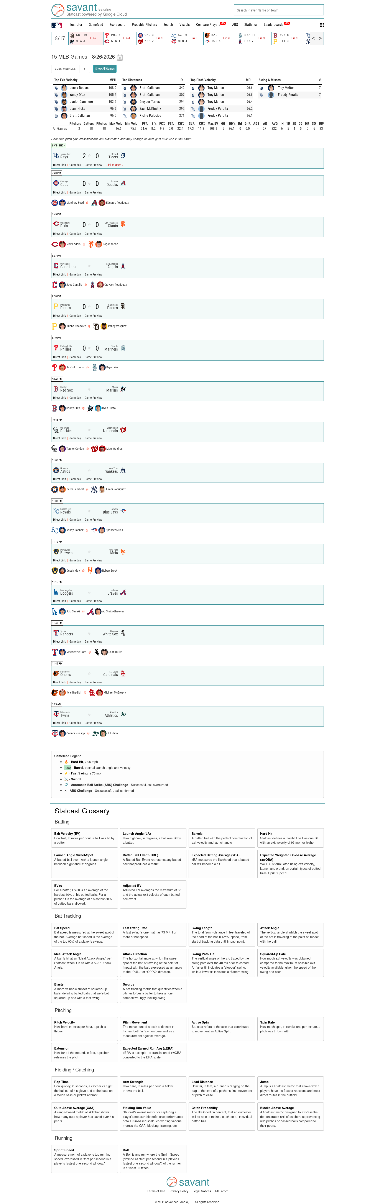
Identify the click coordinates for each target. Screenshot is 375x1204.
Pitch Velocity (64, 1022)
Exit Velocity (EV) (67, 833)
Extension (61, 1048)
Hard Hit (77, 761)
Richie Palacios (150, 115)
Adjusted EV (132, 885)
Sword (76, 779)
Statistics (250, 25)
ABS (235, 25)
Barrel (78, 767)
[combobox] (279, 9)
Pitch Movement (135, 1022)
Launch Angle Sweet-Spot (73, 855)
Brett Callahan (80, 115)
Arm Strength (133, 1081)
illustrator (75, 25)
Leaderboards (276, 25)
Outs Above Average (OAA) (74, 1108)
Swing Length (202, 928)
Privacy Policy (179, 1191)
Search (168, 25)
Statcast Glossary (82, 810)
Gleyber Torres (150, 102)
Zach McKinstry (150, 109)
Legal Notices (202, 1191)
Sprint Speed (64, 1150)
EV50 (58, 885)
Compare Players (208, 25)
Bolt (126, 1150)
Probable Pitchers (144, 25)
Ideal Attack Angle (67, 954)
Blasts (59, 984)
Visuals (184, 25)
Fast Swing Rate (135, 928)
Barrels (197, 833)
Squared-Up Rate (273, 954)
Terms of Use (156, 1191)
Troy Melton (215, 88)
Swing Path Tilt (203, 954)
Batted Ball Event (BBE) (140, 855)
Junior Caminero (81, 102)
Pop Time (61, 1081)
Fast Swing (79, 773)
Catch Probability (205, 1108)
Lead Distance (202, 1081)
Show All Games (105, 68)
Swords (128, 984)
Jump (264, 1081)
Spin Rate (267, 1022)
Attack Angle (269, 928)
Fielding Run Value (137, 1108)
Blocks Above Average (277, 1108)
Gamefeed (96, 25)
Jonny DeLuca (79, 88)
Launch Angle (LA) (137, 833)
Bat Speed (62, 928)
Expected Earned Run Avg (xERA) (148, 1048)
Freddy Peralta (217, 109)
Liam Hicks (77, 109)
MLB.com (221, 1191)
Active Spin (200, 1022)
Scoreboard (117, 25)
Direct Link (59, 165)
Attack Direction (135, 954)
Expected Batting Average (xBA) (216, 855)
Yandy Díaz (77, 95)
